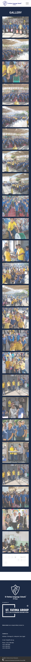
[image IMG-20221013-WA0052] (16, 50)
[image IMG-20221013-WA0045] (16, 184)
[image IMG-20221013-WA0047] (16, 139)
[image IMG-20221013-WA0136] (16, 430)
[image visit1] (16, 520)
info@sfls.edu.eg (10, 640)
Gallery (16, 625)
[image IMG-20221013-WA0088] (16, 318)
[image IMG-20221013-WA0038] (16, 229)
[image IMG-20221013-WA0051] (16, 72)
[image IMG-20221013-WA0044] (16, 207)
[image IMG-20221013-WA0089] (16, 274)
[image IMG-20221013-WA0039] (16, 251)
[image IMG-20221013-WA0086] (16, 363)
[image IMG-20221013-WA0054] (16, 28)
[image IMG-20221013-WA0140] (16, 408)
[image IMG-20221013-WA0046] (16, 162)
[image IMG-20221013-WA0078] (16, 386)
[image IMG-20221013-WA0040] (16, 453)
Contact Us (21, 625)
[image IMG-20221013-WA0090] (16, 296)
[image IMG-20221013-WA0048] (16, 117)
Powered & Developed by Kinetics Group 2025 (15, 660)
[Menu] (26, 3)
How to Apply (11, 625)
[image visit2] (16, 542)
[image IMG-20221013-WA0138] (16, 498)
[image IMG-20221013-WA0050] (16, 95)
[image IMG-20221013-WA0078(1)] (16, 475)
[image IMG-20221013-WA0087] (16, 341)
